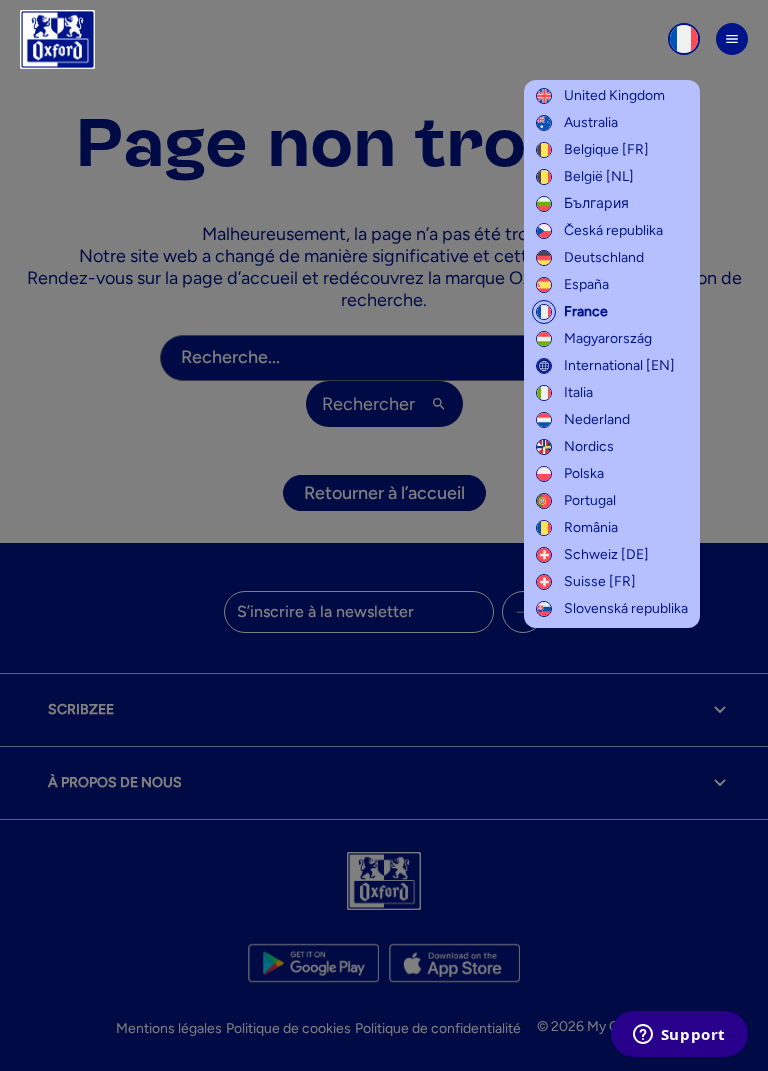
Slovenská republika (626, 608)
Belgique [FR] (606, 149)
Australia (591, 122)
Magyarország (608, 338)
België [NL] (599, 176)
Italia (578, 392)
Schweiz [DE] (606, 554)
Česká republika (613, 230)
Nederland (597, 419)
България (596, 203)
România (591, 527)
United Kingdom (614, 95)
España (586, 284)
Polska (584, 473)
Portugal (590, 500)
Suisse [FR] (600, 581)
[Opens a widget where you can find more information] (679, 1036)
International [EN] (619, 365)
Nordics (589, 446)
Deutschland (604, 257)
